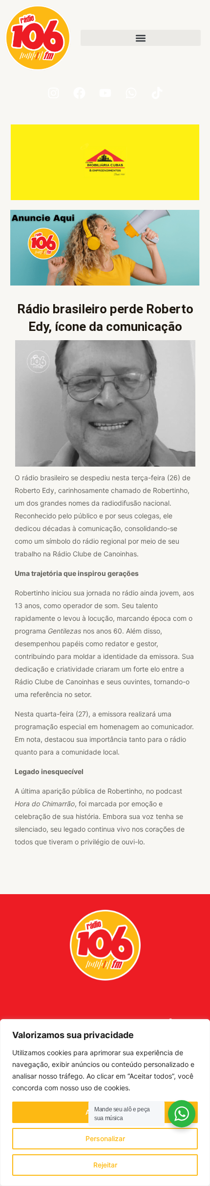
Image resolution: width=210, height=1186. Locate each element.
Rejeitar (105, 1165)
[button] (141, 38)
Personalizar (105, 1138)
